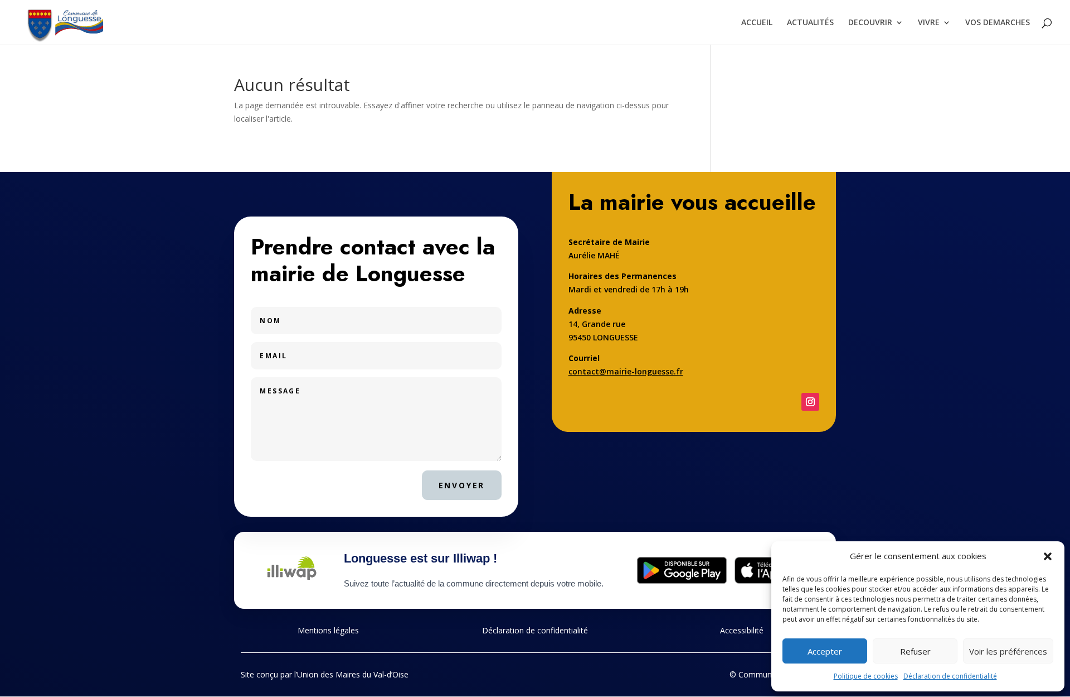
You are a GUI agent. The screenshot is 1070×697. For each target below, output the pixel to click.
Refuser (915, 651)
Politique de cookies (866, 676)
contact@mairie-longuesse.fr (625, 371)
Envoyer (462, 485)
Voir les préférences (1008, 651)
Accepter (825, 651)
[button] (1047, 556)
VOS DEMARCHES (997, 22)
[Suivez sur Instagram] (810, 402)
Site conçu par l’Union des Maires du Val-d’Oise (324, 674)
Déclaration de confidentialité (950, 676)
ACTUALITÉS (810, 22)
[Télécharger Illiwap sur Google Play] (682, 570)
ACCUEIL (756, 22)
